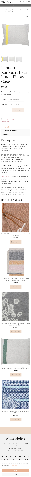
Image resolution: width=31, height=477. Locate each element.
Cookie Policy (14, 465)
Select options (15, 242)
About (3, 460)
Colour (4, 104)
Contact (9, 460)
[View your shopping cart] (23, 2)
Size (4, 99)
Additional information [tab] (10, 131)
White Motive (7, 2)
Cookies (27, 460)
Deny (15, 474)
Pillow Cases (15, 10)
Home (3, 10)
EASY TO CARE (6, 177)
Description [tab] (6, 127)
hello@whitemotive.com (16, 450)
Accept (15, 470)
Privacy (21, 460)
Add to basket (18, 110)
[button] (26, 2)
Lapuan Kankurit (5, 121)
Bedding (8, 10)
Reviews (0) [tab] (7, 134)
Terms (15, 460)
